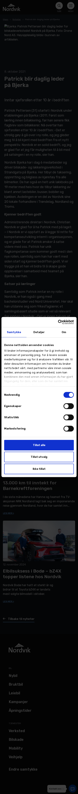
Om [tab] (64, 332)
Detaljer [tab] (39, 332)
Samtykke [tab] (14, 332)
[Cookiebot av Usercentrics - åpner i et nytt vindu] (58, 322)
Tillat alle (39, 445)
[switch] (68, 406)
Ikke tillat (39, 469)
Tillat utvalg (39, 457)
